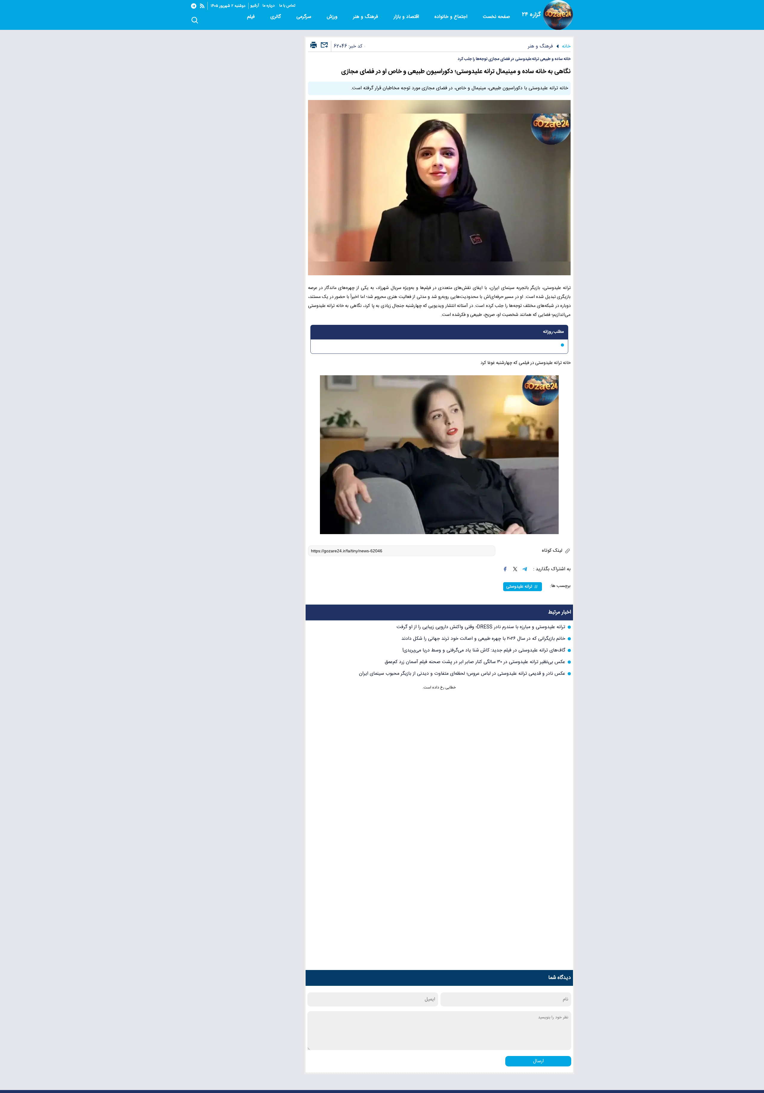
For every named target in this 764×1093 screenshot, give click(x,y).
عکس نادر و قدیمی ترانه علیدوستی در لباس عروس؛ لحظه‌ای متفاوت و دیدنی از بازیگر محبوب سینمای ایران (462, 674)
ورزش (333, 17)
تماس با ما (287, 6)
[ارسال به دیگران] (323, 48)
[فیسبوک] (505, 569)
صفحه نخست (496, 17)
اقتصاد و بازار (407, 17)
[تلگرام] (193, 6)
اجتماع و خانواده (452, 17)
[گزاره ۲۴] (558, 15)
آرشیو (254, 6)
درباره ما (269, 6)
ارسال (538, 1061)
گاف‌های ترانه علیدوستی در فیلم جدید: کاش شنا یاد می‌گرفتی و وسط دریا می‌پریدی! (483, 650)
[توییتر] (515, 569)
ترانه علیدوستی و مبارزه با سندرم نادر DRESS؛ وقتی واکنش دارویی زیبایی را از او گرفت (481, 627)
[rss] (202, 6)
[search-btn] (194, 20)
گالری (276, 17)
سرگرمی (304, 17)
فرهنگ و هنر (366, 17)
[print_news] (313, 45)
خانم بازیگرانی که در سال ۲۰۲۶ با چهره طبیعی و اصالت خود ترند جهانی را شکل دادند (483, 639)
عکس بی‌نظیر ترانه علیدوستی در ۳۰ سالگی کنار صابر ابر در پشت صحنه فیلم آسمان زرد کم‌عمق (475, 662)
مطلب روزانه (553, 332)
